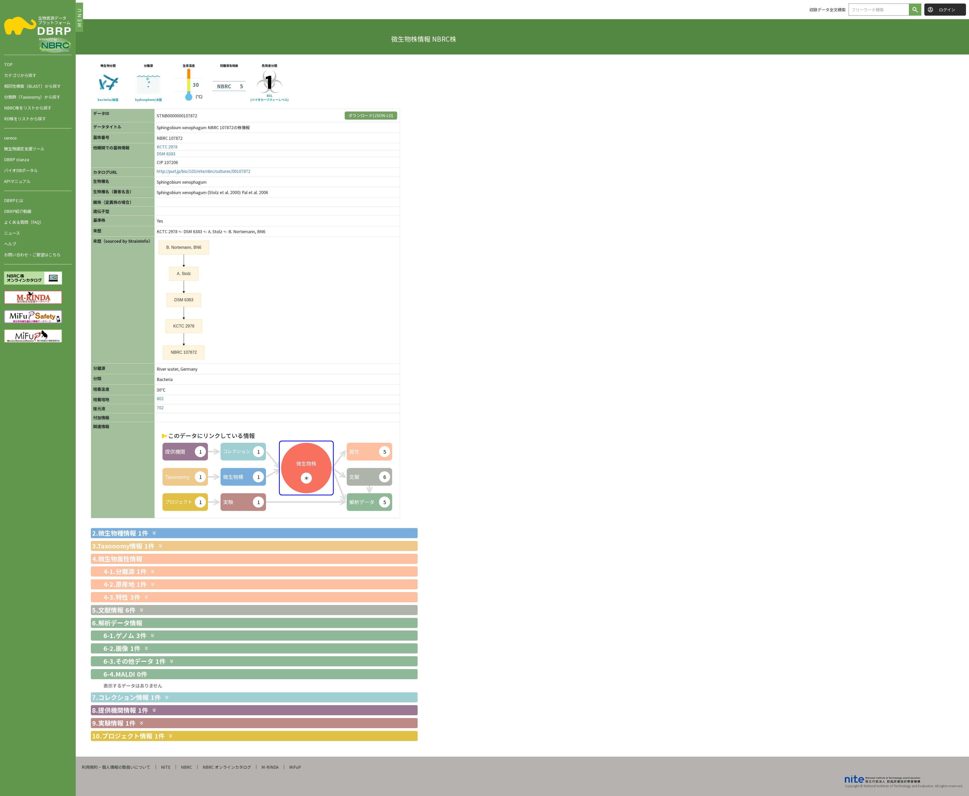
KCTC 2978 (167, 146)
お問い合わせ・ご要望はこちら (32, 255)
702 (160, 407)
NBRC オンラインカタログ (227, 767)
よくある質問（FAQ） (24, 222)
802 (160, 398)
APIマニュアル (17, 181)
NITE (166, 767)
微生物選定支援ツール (24, 149)
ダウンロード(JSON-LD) (370, 115)
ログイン (947, 10)
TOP (8, 64)
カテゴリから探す (20, 75)
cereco (10, 138)
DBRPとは (13, 200)
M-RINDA (270, 767)
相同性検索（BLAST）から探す (32, 86)
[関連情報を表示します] (154, 533)
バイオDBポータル (21, 170)
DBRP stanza (16, 159)
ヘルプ (10, 244)
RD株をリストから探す (25, 119)
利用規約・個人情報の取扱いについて (116, 767)
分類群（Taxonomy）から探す (32, 97)
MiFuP (295, 767)
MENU (79, 17)
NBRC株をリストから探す (27, 108)
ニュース (12, 233)
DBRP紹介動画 (17, 211)
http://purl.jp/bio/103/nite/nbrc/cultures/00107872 (203, 171)
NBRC (186, 767)
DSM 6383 (166, 153)
